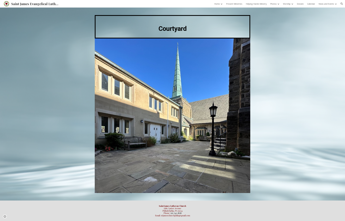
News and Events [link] (326, 3)
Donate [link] (300, 3)
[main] (172, 26)
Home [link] (217, 3)
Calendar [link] (311, 3)
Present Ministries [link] (234, 3)
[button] (342, 4)
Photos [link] (273, 3)
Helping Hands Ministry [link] (256, 3)
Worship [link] (287, 3)
